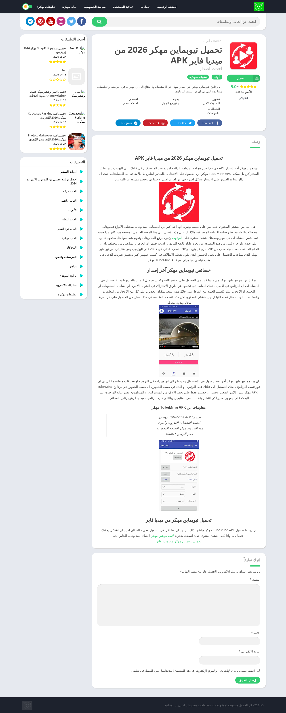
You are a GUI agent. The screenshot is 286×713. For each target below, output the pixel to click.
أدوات (206, 41)
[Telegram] (30, 21)
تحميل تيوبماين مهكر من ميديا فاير (178, 541)
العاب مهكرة (69, 7)
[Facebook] (81, 21)
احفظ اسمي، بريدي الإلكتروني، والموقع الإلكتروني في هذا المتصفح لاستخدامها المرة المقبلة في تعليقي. (193, 671)
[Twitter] (71, 21)
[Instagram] (61, 21)
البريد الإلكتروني (249, 651)
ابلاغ (242, 98)
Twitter (182, 123)
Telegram (126, 123)
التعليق (255, 579)
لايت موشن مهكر (162, 535)
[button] (99, 22)
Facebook (208, 123)
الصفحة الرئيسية (167, 7)
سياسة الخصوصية (95, 7)
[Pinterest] (40, 21)
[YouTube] (50, 21)
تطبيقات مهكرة (46, 7)
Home (217, 41)
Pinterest (154, 123)
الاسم (255, 632)
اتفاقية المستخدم (123, 7)
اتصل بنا (145, 7)
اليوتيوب (177, 238)
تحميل (240, 78)
